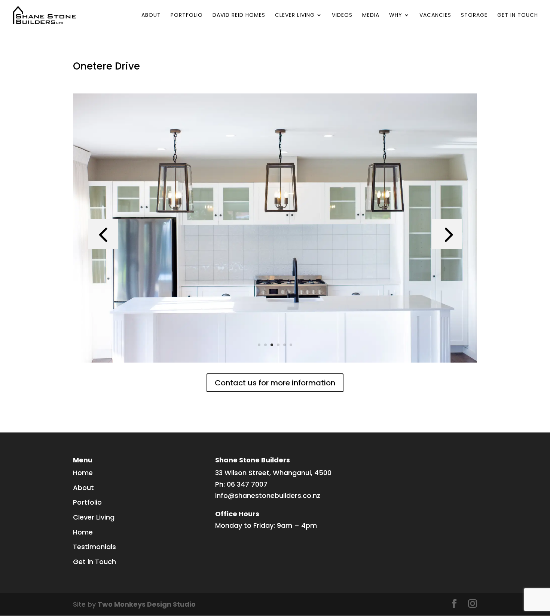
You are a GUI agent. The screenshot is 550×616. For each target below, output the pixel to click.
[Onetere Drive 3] (275, 362)
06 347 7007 (247, 484)
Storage (474, 15)
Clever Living (295, 15)
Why (395, 15)
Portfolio (187, 15)
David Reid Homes (239, 15)
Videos (342, 15)
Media (370, 15)
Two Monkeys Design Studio (147, 604)
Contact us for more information (275, 383)
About (151, 15)
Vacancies (435, 15)
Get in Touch (517, 15)
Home (83, 472)
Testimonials (94, 546)
